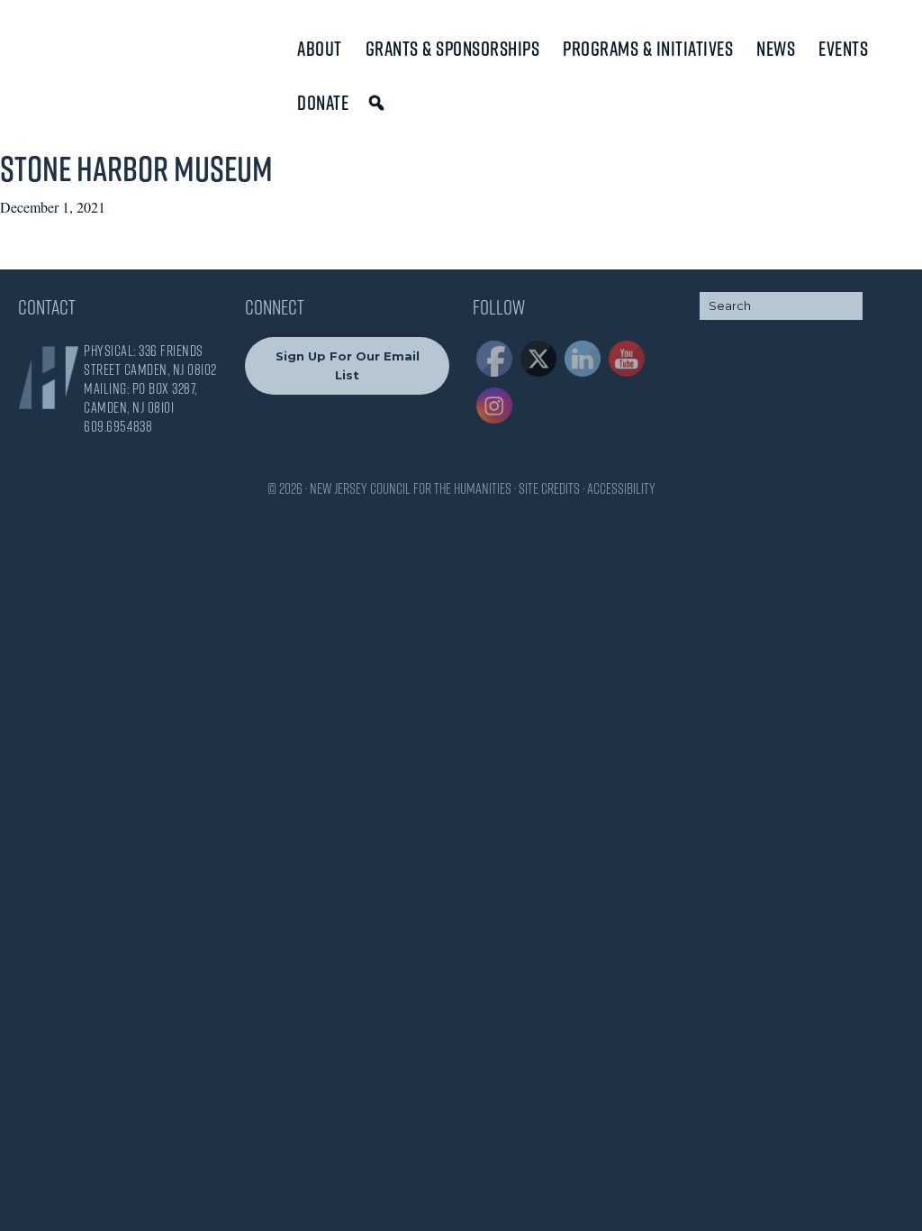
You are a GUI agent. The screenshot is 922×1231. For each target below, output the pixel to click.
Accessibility (621, 488)
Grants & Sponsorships (453, 48)
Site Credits (549, 488)
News (775, 48)
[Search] (379, 103)
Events (843, 48)
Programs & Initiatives (648, 48)
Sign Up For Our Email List (348, 365)
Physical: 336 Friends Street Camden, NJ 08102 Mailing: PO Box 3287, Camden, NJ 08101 (150, 379)
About (319, 48)
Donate (322, 102)
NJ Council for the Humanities (94, 56)
